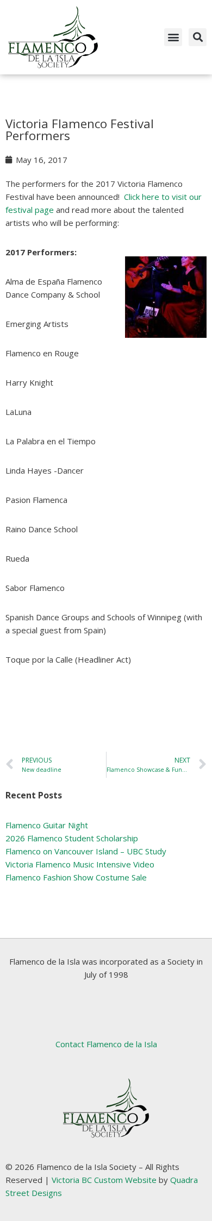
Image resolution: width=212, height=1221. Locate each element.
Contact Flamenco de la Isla (106, 1044)
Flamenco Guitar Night (46, 825)
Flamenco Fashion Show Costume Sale (76, 877)
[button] (173, 37)
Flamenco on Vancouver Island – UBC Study (85, 851)
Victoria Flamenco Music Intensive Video (79, 864)
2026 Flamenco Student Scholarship (71, 838)
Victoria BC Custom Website (104, 1179)
